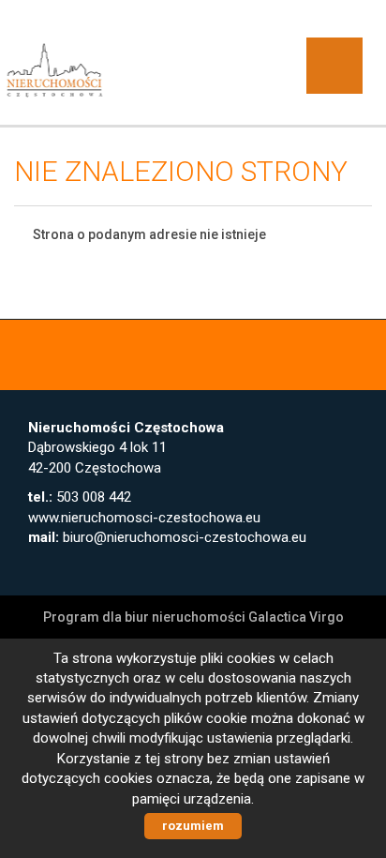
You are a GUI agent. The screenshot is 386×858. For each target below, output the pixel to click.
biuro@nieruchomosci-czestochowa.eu (184, 537)
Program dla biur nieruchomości (145, 617)
